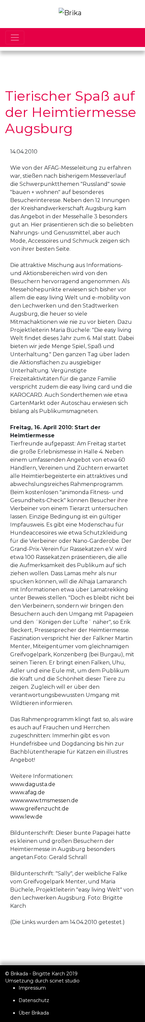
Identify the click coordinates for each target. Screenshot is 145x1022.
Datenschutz (34, 1000)
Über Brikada (34, 1013)
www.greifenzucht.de (39, 808)
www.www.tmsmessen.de (44, 800)
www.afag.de (27, 792)
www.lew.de (26, 816)
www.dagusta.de (32, 784)
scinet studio (65, 981)
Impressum (32, 988)
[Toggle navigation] (14, 37)
